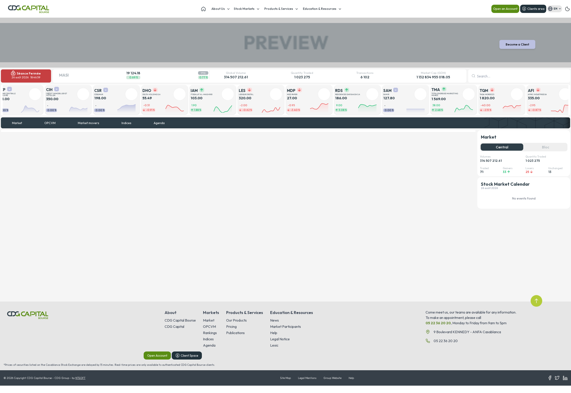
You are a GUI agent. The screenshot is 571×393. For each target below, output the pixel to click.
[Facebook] (549, 378)
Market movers (88, 123)
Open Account (157, 355)
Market (17, 123)
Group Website (332, 378)
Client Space (189, 355)
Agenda (159, 123)
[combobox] (477, 76)
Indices (126, 123)
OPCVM (50, 123)
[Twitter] (557, 378)
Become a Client (517, 44)
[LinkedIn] (565, 378)
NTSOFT (80, 378)
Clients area (535, 9)
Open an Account (505, 9)
